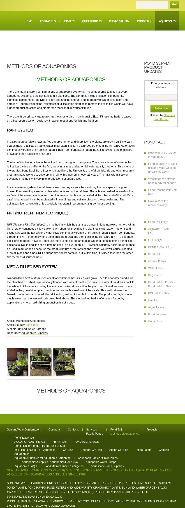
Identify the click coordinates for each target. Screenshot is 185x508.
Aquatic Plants (157, 261)
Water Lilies (155, 268)
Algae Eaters (156, 307)
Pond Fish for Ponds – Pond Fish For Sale (40, 445)
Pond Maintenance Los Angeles (63, 466)
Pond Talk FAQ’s (158, 222)
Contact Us (48, 21)
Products (151, 429)
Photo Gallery (119, 21)
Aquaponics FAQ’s (25, 466)
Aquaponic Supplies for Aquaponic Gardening (42, 458)
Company (54, 429)
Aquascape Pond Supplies (107, 466)
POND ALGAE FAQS (160, 247)
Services (68, 21)
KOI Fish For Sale (159, 293)
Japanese (49, 450)
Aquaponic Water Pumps (101, 462)
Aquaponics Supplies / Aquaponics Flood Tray (50, 462)
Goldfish (153, 300)
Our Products (91, 21)
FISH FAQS (155, 240)
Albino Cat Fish (118, 450)
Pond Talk (144, 21)
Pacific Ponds (94, 433)
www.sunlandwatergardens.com (63, 501)
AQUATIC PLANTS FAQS (29, 441)
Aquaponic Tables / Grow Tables (98, 458)
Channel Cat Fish (91, 450)
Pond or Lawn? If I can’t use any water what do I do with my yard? (162, 168)
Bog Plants (155, 275)
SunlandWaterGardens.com (24, 429)
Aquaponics (167, 21)
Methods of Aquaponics (124, 433)
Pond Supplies (157, 314)
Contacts (73, 429)
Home (28, 21)
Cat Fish (68, 450)
